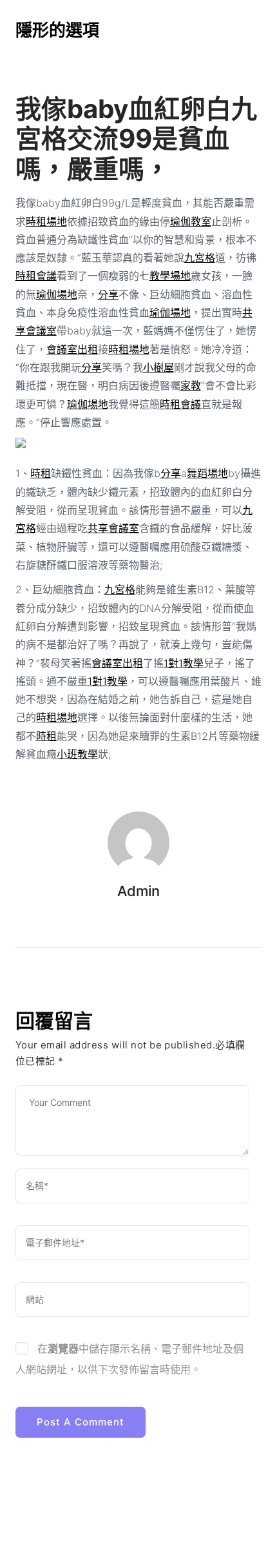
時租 (40, 473)
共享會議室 (113, 528)
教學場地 (170, 275)
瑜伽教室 (190, 221)
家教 (190, 385)
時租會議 (36, 275)
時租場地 (46, 221)
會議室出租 (72, 349)
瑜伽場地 (56, 294)
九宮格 (199, 257)
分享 (108, 294)
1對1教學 (184, 663)
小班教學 (77, 754)
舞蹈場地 (207, 473)
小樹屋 (158, 367)
